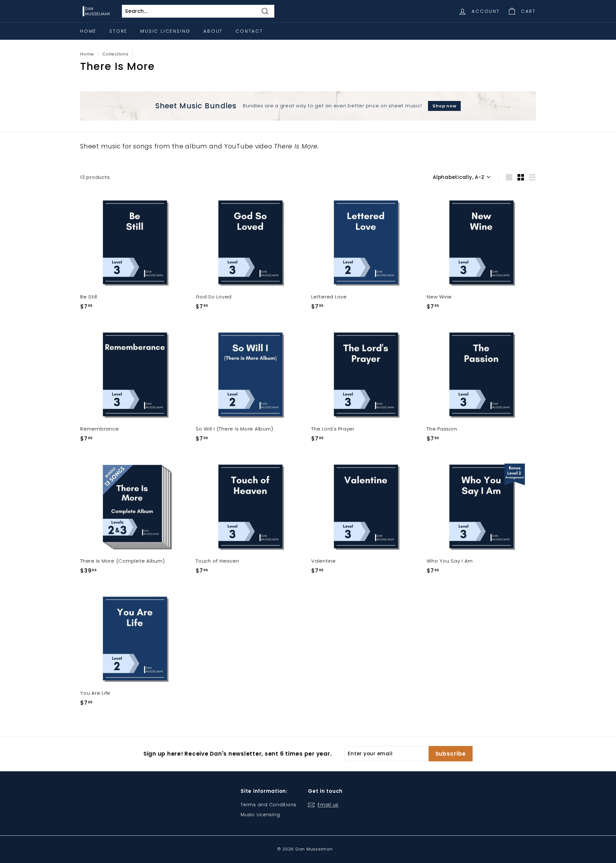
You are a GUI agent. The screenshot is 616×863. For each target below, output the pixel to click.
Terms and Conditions (268, 804)
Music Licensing (165, 31)
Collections (115, 54)
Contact (249, 31)
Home (88, 31)
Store (118, 31)
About (213, 31)
